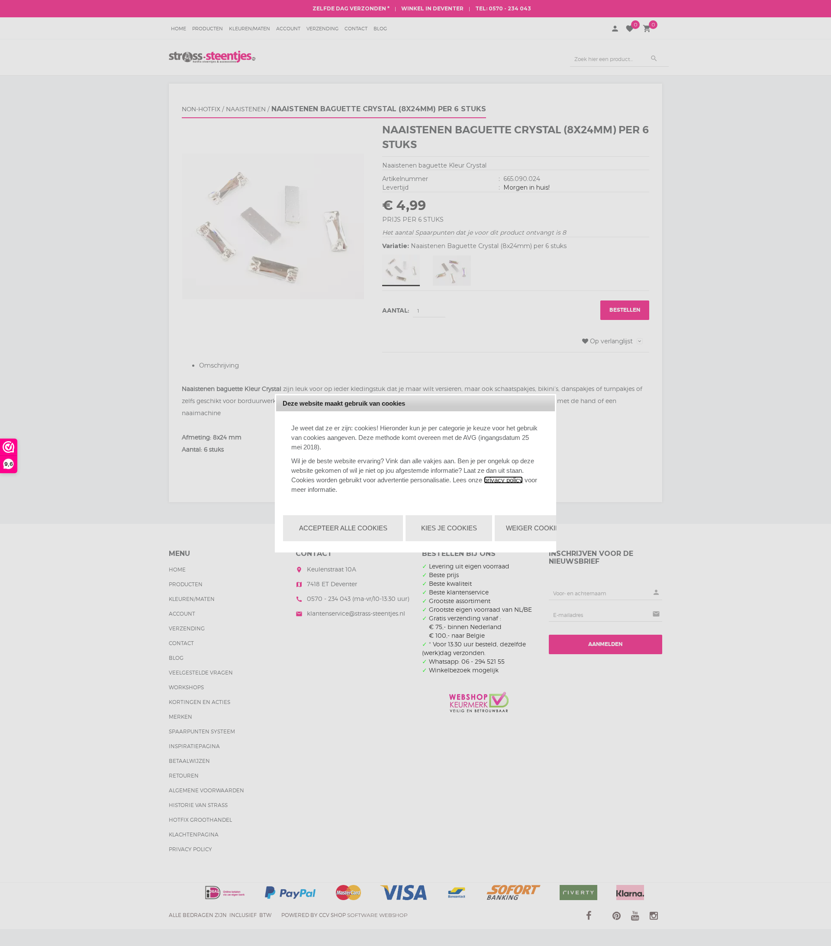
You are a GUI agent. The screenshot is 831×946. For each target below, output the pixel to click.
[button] (343, 528)
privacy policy (503, 480)
